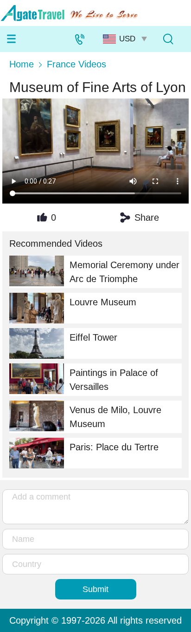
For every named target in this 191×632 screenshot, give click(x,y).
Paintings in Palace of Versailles (114, 380)
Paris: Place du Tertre (114, 447)
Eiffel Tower (93, 337)
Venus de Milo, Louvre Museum (115, 417)
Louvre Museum (103, 302)
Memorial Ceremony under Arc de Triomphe (124, 272)
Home (21, 64)
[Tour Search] (168, 39)
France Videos (76, 64)
